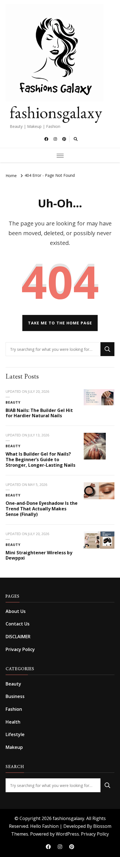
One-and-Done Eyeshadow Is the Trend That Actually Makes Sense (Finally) (42, 508)
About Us (16, 611)
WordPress (67, 834)
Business (15, 696)
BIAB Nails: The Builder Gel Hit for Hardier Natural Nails (39, 413)
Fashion (14, 709)
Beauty (13, 402)
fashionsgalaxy (56, 112)
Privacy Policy (20, 649)
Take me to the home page (60, 323)
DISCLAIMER (18, 637)
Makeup (14, 747)
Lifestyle (15, 734)
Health (13, 722)
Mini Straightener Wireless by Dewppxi (39, 555)
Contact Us (18, 624)
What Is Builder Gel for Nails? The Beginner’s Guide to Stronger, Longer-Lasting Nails (40, 459)
